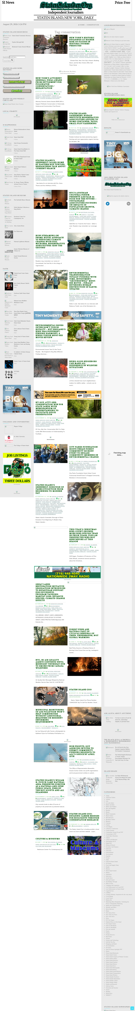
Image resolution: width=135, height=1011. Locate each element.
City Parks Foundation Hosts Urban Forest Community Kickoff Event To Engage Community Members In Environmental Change (84, 451)
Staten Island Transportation (113, 973)
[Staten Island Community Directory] (7, 37)
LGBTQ (108, 892)
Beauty (108, 812)
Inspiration (91, 129)
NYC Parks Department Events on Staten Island (22, 157)
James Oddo (55, 796)
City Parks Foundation (88, 461)
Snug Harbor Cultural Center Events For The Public (21, 175)
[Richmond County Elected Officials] (7, 48)
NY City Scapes (110, 920)
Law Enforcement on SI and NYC (115, 887)
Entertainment (109, 852)
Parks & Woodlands (81, 55)
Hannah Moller (90, 824)
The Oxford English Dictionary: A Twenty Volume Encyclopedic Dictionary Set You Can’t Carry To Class (123, 757)
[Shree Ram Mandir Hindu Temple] (9, 313)
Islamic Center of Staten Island (22, 361)
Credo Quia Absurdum (112, 836)
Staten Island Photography (113, 968)
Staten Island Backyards (112, 953)
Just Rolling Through (111, 881)
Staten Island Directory (112, 960)
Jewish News (109, 878)
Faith (15, 277)
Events (86, 826)
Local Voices (91, 464)
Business (108, 821)
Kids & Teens (109, 883)
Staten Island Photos (111, 969)
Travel (107, 989)
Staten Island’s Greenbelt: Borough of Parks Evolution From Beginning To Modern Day (50, 489)
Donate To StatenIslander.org (122, 132)
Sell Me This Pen (110, 942)
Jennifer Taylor (87, 127)
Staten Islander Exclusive (89, 57)
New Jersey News (42, 675)
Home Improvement (111, 871)
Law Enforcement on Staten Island (115, 889)
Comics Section (110, 830)
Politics (60, 609)
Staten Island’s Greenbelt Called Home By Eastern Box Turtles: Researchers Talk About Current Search (51, 164)
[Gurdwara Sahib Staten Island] (9, 295)
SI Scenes (108, 947)
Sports (107, 951)
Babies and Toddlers (111, 806)
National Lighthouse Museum (21, 241)
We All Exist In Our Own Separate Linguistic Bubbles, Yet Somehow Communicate (122, 749)
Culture (16, 133)
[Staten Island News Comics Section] (17, 90)
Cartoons (108, 823)
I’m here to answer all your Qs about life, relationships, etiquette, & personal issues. (123, 719)
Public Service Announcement (9, 413)
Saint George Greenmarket (21, 143)
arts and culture (110, 803)
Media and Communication (55, 506)
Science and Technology (87, 131)
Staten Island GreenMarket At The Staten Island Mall (21, 150)
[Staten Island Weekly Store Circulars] (13, 104)
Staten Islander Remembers (46, 514)
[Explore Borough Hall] (7, 43)
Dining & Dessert (110, 845)
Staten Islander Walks (111, 982)
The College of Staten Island (21, 445)
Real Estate (109, 936)
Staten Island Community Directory (21, 35)
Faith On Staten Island (112, 861)
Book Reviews (109, 817)
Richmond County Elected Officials (21, 47)
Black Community (110, 814)
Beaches (108, 810)
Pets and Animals (110, 929)
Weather (108, 991)
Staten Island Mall (18, 137)
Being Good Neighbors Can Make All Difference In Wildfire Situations (83, 364)
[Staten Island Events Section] (11, 77)
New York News (45, 609)
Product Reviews (110, 935)
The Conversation (90, 371)
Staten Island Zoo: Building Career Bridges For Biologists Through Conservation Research (84, 816)
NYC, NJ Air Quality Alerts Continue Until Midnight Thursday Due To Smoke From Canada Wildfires (50, 663)
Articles (108, 799)
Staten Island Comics (111, 955)
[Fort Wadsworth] (9, 234)
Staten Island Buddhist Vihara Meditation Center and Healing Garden (22, 344)
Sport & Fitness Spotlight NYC (114, 949)
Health (71, 217)
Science (45, 256)
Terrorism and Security (112, 988)
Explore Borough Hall (18, 42)
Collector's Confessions (112, 828)
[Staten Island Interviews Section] (17, 81)
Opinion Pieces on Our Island (113, 922)
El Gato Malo (86, 641)
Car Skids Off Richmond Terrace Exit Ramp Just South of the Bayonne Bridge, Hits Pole (123, 778)
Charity (94, 51)
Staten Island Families (84, 297)
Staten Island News (83, 468)
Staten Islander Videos (44, 180)
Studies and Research (111, 984)
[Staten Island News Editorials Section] (13, 86)
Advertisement (17, 116)
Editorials (91, 374)
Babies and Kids (55, 500)
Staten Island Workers (111, 975)
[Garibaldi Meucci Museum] (9, 201)
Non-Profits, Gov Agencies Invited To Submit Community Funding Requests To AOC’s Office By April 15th (82, 751)
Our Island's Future (48, 799)
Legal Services (110, 891)
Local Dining (109, 896)
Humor (108, 872)
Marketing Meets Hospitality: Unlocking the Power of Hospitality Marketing (117, 902)
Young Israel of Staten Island (21, 336)
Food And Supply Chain (88, 216)
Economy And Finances (77, 53)
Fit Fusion (108, 863)
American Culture (42, 500)
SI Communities (79, 467)
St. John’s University (19, 436)
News (19, 186)
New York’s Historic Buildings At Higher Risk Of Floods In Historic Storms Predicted (81, 41)
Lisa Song (50, 726)
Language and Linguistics (112, 885)
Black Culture (109, 816)
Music (107, 911)
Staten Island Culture (54, 510)
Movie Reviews (56, 344)
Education (108, 850)
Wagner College (18, 426)
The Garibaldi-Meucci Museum (22, 200)
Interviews (73, 131)
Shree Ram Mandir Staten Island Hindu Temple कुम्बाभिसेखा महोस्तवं (22, 313)
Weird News (109, 993)
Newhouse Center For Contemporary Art (19, 217)
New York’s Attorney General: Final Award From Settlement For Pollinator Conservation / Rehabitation (49, 83)
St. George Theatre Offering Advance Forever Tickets (21, 183)
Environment (91, 53)
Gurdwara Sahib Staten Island (21, 293)
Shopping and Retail (111, 944)
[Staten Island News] (11, 73)
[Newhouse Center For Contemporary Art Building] (9, 219)
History (60, 504)
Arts (107, 801)
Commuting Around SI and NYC (114, 832)
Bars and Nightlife (111, 808)
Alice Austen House (19, 226)
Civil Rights (84, 373)
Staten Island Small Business (113, 971)
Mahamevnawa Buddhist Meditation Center (20, 301)
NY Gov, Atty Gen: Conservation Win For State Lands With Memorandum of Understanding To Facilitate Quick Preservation (49, 408)
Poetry (107, 931)
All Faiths (16, 371)
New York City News (87, 550)
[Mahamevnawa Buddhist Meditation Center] (9, 304)
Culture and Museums (43, 846)
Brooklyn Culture (110, 819)
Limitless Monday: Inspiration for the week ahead (119, 894)
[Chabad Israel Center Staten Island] (9, 276)
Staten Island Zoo (80, 689)
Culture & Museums (48, 838)
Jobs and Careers (110, 880)
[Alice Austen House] (9, 227)
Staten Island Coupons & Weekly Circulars (117, 957)
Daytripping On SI (82, 548)
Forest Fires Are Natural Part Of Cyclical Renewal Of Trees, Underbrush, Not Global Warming (83, 633)
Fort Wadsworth (18, 231)
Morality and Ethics (76, 54)
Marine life (109, 900)
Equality (55, 95)
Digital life (109, 843)
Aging (107, 795)
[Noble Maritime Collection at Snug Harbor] (9, 210)
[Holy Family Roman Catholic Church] (9, 286)
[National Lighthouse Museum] (9, 243)
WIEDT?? (108, 995)
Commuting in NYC (111, 834)
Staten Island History (111, 964)
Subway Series (110, 986)
